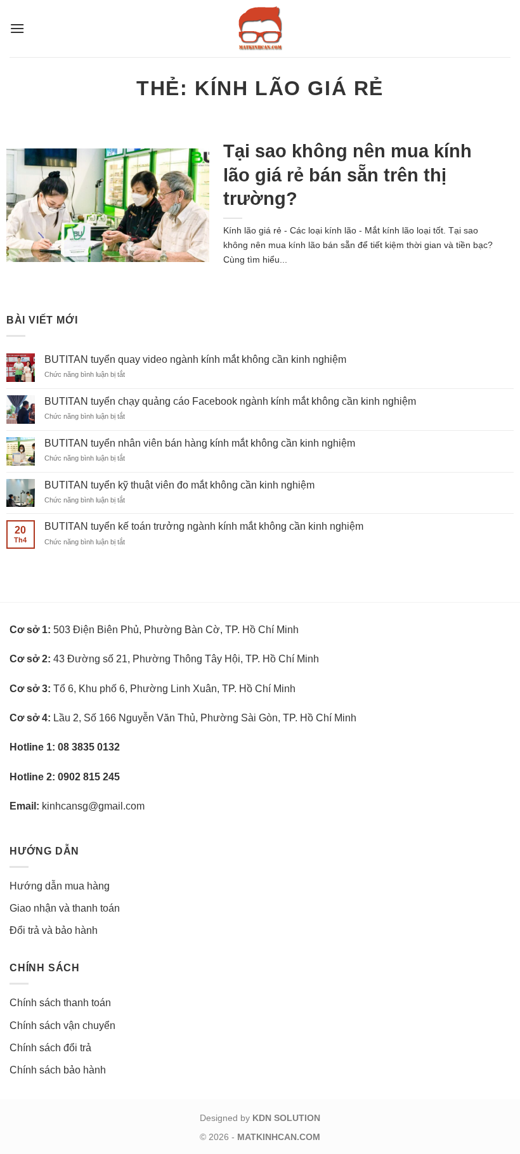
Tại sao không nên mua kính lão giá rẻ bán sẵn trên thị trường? (347, 175)
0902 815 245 (89, 776)
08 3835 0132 (89, 747)
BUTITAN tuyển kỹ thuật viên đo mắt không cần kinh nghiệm (179, 485)
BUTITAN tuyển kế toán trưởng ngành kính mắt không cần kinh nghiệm (203, 526)
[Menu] (17, 28)
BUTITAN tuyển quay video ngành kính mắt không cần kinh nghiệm (195, 359)
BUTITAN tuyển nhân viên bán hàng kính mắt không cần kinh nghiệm (199, 443)
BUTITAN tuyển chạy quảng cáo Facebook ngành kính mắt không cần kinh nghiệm (230, 401)
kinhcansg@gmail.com (93, 806)
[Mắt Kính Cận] (260, 28)
